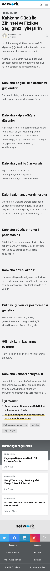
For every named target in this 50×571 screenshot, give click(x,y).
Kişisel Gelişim (9, 13)
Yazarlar (37, 545)
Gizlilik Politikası (12, 567)
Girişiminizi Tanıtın (12, 560)
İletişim (37, 560)
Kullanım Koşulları (37, 567)
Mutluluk (35, 425)
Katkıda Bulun (12, 552)
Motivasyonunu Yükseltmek (15, 425)
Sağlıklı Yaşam (9, 430)
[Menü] (46, 5)
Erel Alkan (8, 467)
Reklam (37, 552)
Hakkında (12, 545)
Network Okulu (10, 511)
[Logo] (10, 4)
